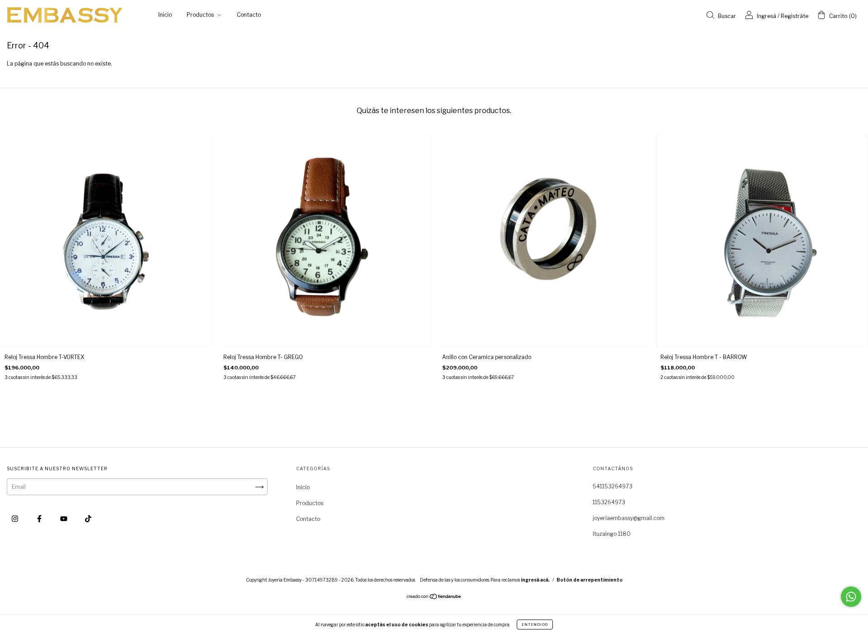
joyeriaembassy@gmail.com (629, 518)
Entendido (535, 624)
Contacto (249, 14)
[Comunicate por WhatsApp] (851, 597)
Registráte (794, 16)
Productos (201, 14)
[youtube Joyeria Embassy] (64, 518)
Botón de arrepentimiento (590, 579)
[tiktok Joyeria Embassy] (88, 518)
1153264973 (609, 502)
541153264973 (612, 486)
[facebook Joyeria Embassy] (40, 518)
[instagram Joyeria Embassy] (15, 518)
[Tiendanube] (434, 597)
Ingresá (766, 16)
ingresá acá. (535, 579)
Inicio (165, 14)
